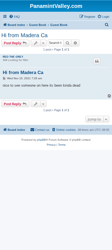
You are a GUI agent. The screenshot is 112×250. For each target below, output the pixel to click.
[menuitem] (14, 16)
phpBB (41, 139)
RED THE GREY (13, 56)
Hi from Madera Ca (24, 35)
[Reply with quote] (96, 61)
